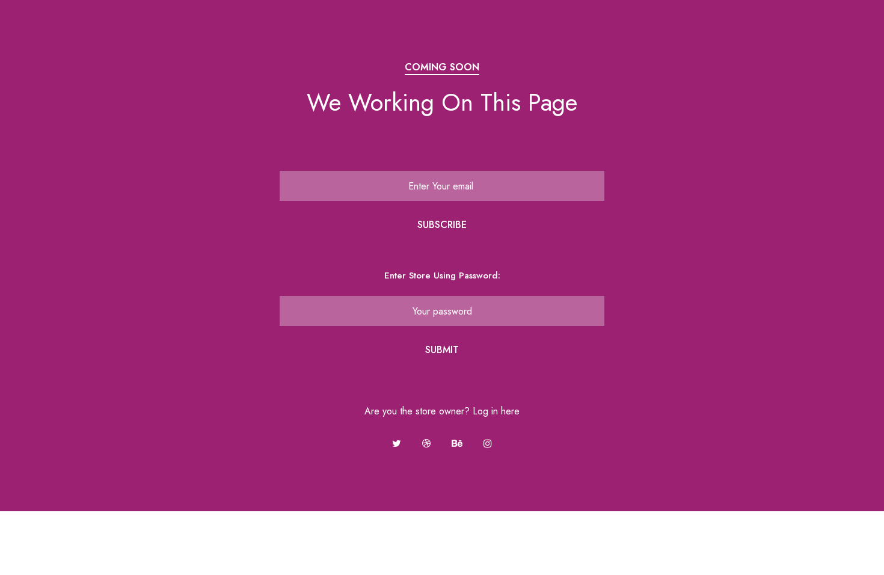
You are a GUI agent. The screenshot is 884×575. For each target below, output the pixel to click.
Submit (442, 350)
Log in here (496, 411)
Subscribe (442, 225)
